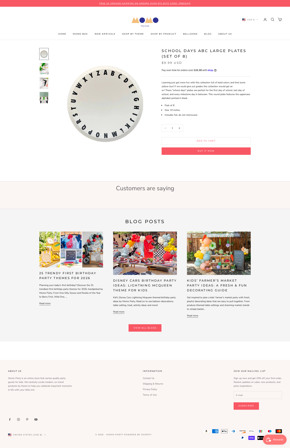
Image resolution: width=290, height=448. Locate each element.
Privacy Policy (150, 389)
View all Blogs (145, 327)
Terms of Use (150, 394)
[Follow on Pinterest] (27, 419)
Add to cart (206, 140)
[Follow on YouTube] (36, 419)
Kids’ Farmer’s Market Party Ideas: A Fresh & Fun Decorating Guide (217, 285)
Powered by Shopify (138, 434)
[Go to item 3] (44, 83)
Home (62, 34)
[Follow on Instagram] (18, 419)
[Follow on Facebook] (9, 419)
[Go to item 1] (44, 54)
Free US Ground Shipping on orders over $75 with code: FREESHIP (145, 3)
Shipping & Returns (153, 383)
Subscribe (246, 405)
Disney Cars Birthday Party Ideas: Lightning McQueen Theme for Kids (145, 285)
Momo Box (80, 34)
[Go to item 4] (44, 98)
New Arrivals (105, 34)
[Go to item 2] (44, 69)
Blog (208, 34)
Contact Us (148, 378)
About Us (225, 34)
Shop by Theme (133, 34)
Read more (45, 303)
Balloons (190, 34)
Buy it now (206, 150)
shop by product (163, 34)
